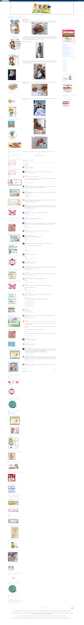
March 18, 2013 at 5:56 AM (30, 281)
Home (39, 369)
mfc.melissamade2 (27, 277)
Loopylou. (26, 265)
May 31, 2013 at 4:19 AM (29, 365)
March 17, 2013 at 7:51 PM (29, 250)
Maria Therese (26, 260)
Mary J (26, 242)
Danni (25, 165)
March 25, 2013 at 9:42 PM (29, 335)
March (65, 64)
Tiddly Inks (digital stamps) (66, 55)
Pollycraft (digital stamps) (65, 50)
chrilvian (26, 308)
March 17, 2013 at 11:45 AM (30, 202)
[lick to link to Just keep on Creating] (14, 548)
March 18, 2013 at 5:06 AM (30, 275)
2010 (64, 70)
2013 (64, 63)
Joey (25, 175)
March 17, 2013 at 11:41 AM (30, 188)
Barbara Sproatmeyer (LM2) (28, 355)
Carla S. (26, 204)
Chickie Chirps (42, 7)
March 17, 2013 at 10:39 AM (30, 168)
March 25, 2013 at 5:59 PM (29, 317)
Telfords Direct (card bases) (65, 52)
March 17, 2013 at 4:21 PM (29, 219)
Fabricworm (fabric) (65, 46)
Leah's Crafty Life (27, 292)
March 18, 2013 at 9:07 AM (30, 290)
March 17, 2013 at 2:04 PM (29, 214)
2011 (64, 69)
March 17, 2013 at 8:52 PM (29, 258)
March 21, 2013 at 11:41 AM (30, 306)
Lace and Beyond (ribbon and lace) (67, 47)
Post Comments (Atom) (29, 371)
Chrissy (26, 190)
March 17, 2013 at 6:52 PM (29, 232)
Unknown (26, 198)
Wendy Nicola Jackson (28, 347)
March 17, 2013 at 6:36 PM (29, 227)
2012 (64, 67)
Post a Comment (25, 367)
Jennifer (26, 170)
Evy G (25, 221)
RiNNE (26, 314)
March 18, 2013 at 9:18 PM (29, 295)
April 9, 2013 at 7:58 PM (29, 353)
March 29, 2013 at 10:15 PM (30, 340)
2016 (64, 61)
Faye (25, 229)
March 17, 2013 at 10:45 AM (30, 182)
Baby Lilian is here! (26, 19)
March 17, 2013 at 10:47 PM (30, 263)
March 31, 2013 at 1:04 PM (29, 345)
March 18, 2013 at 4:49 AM (30, 270)
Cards (9, 16)
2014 (64, 62)
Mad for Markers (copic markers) (66, 49)
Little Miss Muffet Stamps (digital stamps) (68, 48)
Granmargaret (26, 211)
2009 (64, 71)
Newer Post (24, 369)
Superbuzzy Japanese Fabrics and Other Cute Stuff (69, 51)
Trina (25, 363)
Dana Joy (26, 342)
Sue (25, 234)
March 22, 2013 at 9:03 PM (29, 312)
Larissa (26, 253)
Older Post (55, 369)
